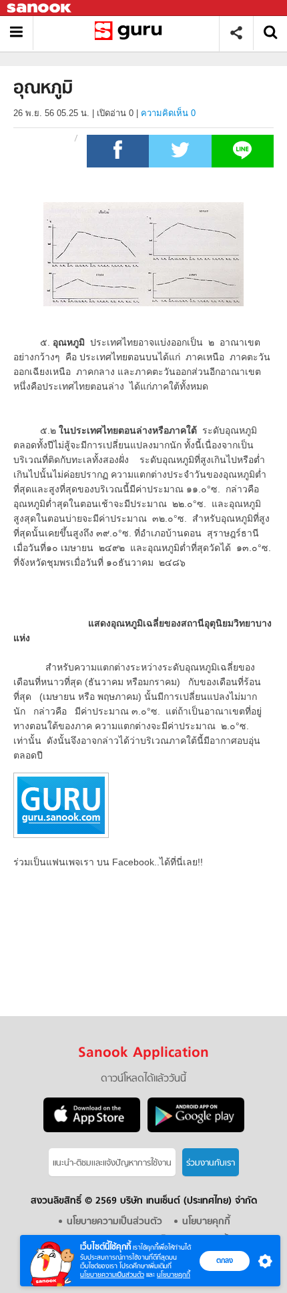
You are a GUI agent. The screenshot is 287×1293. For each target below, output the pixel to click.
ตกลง (224, 1260)
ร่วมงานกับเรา (210, 1163)
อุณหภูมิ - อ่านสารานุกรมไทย (131, 33)
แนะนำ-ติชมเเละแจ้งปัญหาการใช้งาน (112, 1163)
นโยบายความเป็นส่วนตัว (112, 1274)
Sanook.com (40, 8)
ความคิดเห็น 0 (168, 113)
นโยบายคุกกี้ (173, 1274)
